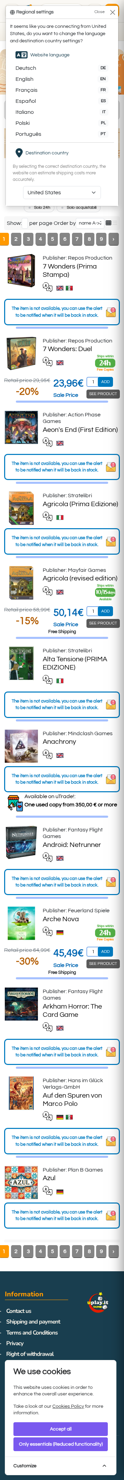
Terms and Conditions (32, 1333)
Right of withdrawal (29, 1354)
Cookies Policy (68, 1406)
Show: (14, 223)
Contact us (18, 1311)
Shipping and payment (33, 1322)
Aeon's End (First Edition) (80, 429)
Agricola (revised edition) (80, 578)
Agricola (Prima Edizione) (80, 504)
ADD (105, 382)
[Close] (112, 12)
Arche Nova (61, 919)
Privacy (14, 1343)
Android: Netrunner (72, 844)
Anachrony (59, 741)
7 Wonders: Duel (67, 349)
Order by (65, 223)
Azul (49, 1178)
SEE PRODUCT (103, 394)
